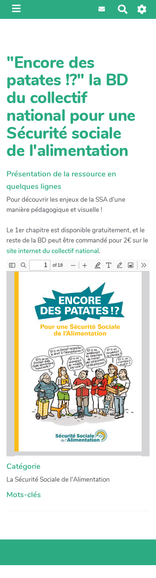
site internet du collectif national (52, 251)
